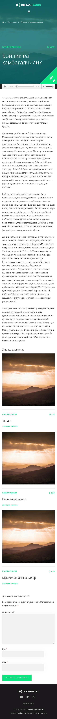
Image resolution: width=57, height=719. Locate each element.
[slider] (50, 86)
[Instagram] (33, 696)
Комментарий (8, 612)
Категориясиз (11, 47)
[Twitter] (27, 696)
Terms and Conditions (21, 713)
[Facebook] (22, 696)
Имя (4, 649)
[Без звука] (44, 86)
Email (5, 662)
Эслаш (6, 421)
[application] (28, 86)
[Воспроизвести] (5, 86)
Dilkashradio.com (35, 709)
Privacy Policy (40, 713)
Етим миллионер (14, 499)
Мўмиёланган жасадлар (19, 577)
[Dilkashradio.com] (28, 3)
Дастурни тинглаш (9, 426)
